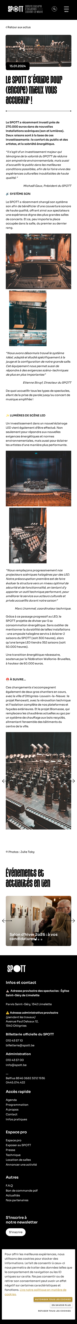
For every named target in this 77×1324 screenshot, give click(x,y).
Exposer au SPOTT (18, 1145)
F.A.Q (9, 1185)
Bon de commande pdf (22, 1190)
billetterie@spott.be (20, 1045)
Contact (11, 1114)
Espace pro (13, 1140)
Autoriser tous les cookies (53, 1299)
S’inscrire (15, 1232)
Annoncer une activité (21, 1164)
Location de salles (18, 1160)
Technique (13, 1155)
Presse (10, 1150)
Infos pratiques (16, 1119)
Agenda (11, 1100)
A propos (12, 1109)
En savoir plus (61, 1305)
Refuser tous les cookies (54, 1311)
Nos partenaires (17, 1200)
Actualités (13, 1195)
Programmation (17, 1104)
